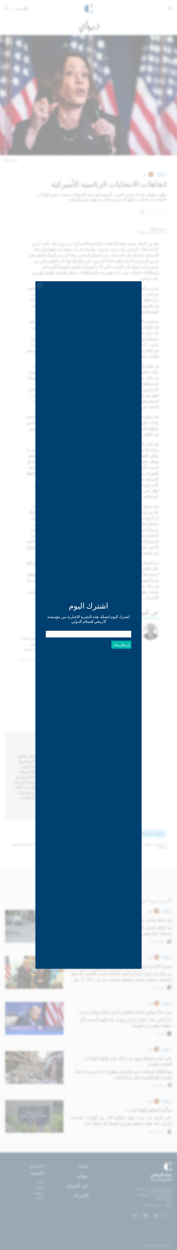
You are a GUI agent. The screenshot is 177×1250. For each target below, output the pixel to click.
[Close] (39, 285)
